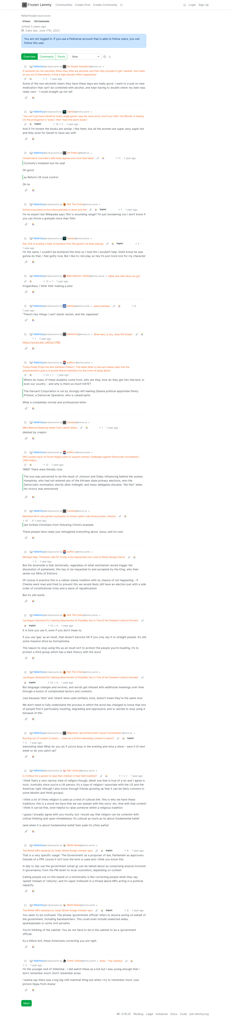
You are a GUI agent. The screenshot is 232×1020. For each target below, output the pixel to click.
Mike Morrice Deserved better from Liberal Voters (50, 427)
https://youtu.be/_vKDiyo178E (41, 342)
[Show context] (25, 78)
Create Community (105, 4)
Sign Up (204, 4)
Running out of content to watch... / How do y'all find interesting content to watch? (68, 738)
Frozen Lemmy (39, 5)
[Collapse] (25, 66)
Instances (162, 1014)
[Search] (184, 4)
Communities (64, 4)
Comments (47, 56)
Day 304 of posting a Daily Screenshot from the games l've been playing (63, 243)
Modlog (138, 1014)
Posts (61, 56)
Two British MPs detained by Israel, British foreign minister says (58, 850)
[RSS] (110, 56)
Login (192, 4)
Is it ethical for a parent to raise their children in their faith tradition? (60, 775)
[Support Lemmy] (121, 4)
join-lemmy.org (199, 1014)
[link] (30, 78)
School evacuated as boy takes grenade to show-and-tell (54, 209)
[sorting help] (104, 56)
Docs (174, 1014)
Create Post (82, 4)
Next (26, 1003)
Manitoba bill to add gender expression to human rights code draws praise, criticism (69, 516)
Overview (29, 56)
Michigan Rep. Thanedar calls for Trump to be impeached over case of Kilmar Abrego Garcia (74, 557)
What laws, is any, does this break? (113, 334)
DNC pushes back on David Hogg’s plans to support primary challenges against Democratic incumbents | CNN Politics (81, 458)
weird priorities (102, 306)
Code (183, 1014)
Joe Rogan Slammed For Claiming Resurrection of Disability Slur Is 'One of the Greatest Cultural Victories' (80, 620)
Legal (149, 1014)
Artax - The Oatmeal (111, 960)
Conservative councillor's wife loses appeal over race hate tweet (58, 158)
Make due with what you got (124, 276)
